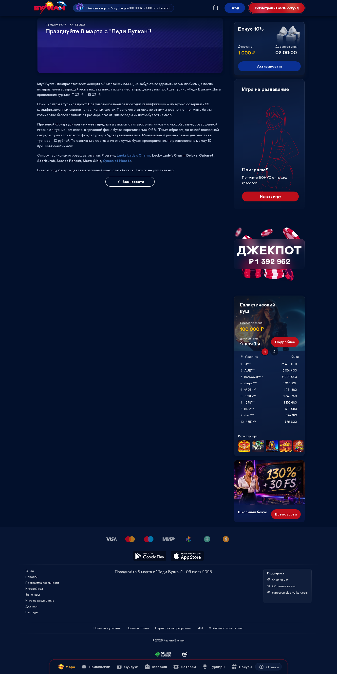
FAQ (200, 628)
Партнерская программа (173, 628)
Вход (234, 7)
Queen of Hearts (117, 160)
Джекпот (31, 606)
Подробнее (285, 341)
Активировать (269, 66)
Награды (31, 612)
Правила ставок (138, 628)
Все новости (133, 181)
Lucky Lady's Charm (133, 155)
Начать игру (270, 196)
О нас (29, 571)
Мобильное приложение (226, 628)
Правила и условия (107, 628)
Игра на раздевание (39, 600)
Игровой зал (34, 588)
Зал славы (32, 594)
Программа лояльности (42, 583)
